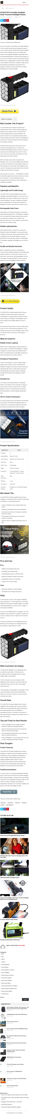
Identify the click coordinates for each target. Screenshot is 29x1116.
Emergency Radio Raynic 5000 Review (10, 939)
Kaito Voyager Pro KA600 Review (14, 1071)
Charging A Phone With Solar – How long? (11, 1101)
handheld (17, 802)
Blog (2, 956)
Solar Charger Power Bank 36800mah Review (17, 1028)
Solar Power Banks (6, 983)
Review (2, 805)
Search (2, 997)
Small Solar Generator (6, 1104)
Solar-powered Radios (6, 991)
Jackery (3, 962)
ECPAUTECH (3, 802)
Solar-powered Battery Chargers (9, 986)
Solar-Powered (9, 805)
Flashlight (10, 802)
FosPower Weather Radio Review (9, 919)
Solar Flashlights (9, 8)
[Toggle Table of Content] (14, 119)
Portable (24, 802)
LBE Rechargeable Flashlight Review (9, 877)
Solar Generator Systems (7, 975)
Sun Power (2, 17)
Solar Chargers (4, 967)
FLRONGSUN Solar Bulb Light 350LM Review (17, 1014)
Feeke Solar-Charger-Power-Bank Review (16, 1078)
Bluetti (3, 959)
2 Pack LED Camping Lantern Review (15, 1064)
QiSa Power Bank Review (12, 1085)
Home (3, 8)
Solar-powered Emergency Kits (9, 988)
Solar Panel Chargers (6, 978)
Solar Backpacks (5, 964)
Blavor (2, 954)
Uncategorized (5, 993)
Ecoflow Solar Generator (12, 1021)
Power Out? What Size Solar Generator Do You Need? (14, 1095)
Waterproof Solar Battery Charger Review (16, 1043)
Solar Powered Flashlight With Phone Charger (12, 835)
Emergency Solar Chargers (16, 1113)
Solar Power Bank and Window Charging (11, 1107)
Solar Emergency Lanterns (7, 970)
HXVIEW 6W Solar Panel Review (14, 1057)
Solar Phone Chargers (6, 980)
